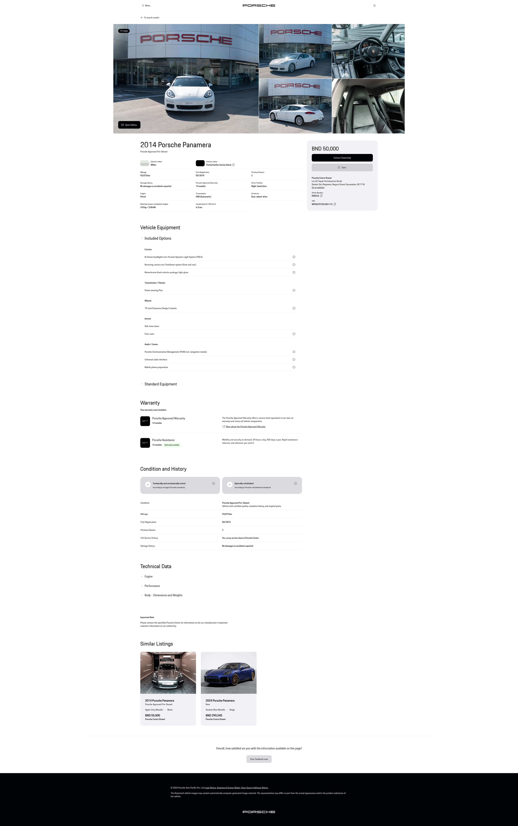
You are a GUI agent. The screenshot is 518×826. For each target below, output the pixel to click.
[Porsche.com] (259, 5)
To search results (151, 17)
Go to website (318, 187)
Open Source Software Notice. (254, 787)
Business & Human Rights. (229, 787)
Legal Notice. (211, 787)
